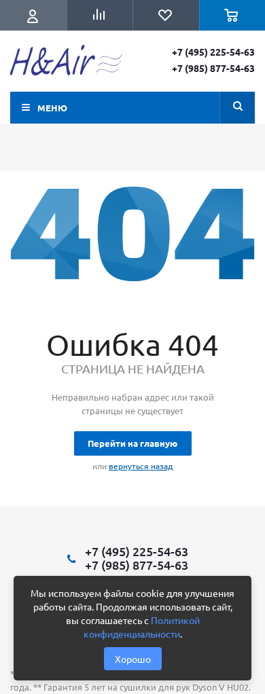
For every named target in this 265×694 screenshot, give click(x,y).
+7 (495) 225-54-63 (213, 51)
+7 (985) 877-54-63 (213, 68)
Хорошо (133, 659)
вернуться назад (141, 465)
